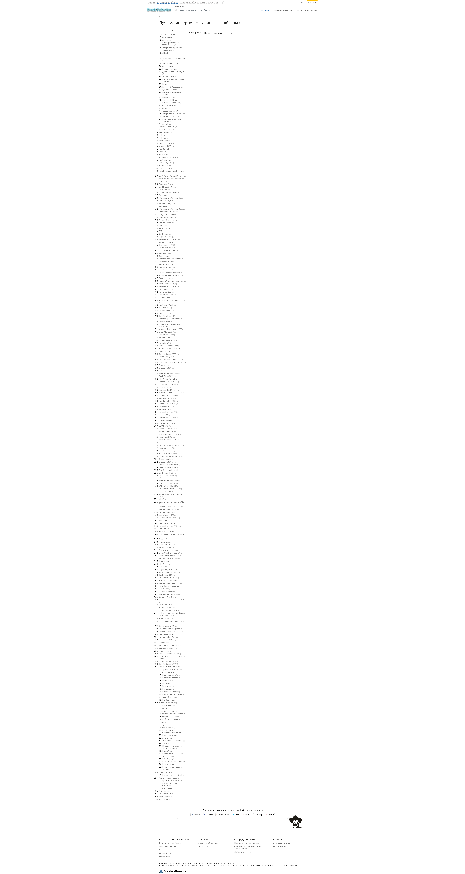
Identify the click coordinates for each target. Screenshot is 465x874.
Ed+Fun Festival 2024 (169, 581)
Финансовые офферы (169, 778)
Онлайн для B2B (170, 717)
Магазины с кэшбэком (167, 2)
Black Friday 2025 (167, 618)
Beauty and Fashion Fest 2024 (171, 535)
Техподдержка (279, 846)
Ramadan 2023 (166, 407)
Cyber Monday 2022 (169, 332)
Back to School (166, 223)
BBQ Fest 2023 (166, 426)
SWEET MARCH (167, 799)
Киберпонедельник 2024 (171, 507)
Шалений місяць (167, 561)
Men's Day (164, 206)
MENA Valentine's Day (169, 379)
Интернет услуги (168, 703)
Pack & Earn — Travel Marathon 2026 (172, 657)
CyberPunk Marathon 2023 (171, 445)
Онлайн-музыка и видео (173, 714)
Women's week (167, 592)
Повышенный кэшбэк (207, 843)
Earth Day (164, 152)
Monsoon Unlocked (168, 264)
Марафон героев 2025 (169, 594)
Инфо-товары (165, 791)
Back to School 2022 (169, 354)
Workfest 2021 (166, 308)
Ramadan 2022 (166, 343)
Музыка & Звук (170, 97)
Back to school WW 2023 (170, 348)
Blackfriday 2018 (167, 187)
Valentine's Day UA (168, 512)
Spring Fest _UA (166, 357)
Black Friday (165, 141)
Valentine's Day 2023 (169, 401)
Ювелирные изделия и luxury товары (172, 44)
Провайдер (168, 751)
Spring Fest (165, 520)
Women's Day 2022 (168, 340)
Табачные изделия (171, 63)
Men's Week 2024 (167, 515)
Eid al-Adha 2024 (167, 531)
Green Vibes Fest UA (168, 643)
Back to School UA (168, 220)
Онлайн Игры (165, 772)
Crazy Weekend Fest (169, 250)
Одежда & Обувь (171, 100)
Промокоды (212, 2)
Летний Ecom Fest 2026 (170, 654)
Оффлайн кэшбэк (187, 2)
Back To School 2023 (169, 440)
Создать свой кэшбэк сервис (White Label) (248, 847)
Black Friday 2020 (168, 284)
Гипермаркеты (169, 69)
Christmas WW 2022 (168, 384)
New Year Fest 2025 (169, 578)
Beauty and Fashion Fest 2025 (171, 601)
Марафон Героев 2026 (170, 648)
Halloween (164, 135)
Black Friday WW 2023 (169, 480)
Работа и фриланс (171, 719)
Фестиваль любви (168, 634)
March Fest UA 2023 (168, 404)
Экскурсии (168, 686)
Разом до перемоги (168, 550)
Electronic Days (166, 184)
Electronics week (167, 160)
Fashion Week (166, 228)
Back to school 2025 (168, 607)
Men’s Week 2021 (167, 295)
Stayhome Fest (166, 237)
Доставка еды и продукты (173, 73)
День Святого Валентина (171, 586)
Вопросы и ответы (281, 843)
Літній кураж (165, 542)
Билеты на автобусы (172, 675)
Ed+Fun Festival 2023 (169, 483)
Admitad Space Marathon (171, 319)
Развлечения (169, 764)
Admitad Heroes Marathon (171, 179)
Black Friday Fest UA (168, 467)
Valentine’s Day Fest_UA (170, 583)
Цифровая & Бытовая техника (171, 120)
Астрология (168, 738)
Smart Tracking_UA (168, 626)
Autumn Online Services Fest (172, 281)
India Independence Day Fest (171, 172)
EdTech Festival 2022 (169, 382)
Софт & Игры (169, 105)
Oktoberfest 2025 (167, 462)
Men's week (165, 253)
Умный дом (168, 50)
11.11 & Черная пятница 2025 (172, 613)
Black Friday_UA (166, 616)
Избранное (164, 856)
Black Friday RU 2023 (169, 473)
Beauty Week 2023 (168, 453)
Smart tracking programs (171, 629)
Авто (165, 722)
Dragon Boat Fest (167, 214)
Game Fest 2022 (167, 387)
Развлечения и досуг (172, 767)
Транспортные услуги (172, 725)
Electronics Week (167, 217)
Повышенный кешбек (282, 10)
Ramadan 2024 (166, 409)
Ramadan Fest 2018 (168, 157)
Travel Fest (164, 190)
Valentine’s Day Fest (168, 637)
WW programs (166, 491)
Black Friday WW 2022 (169, 373)
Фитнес (166, 708)
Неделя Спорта (166, 143)
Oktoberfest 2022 (167, 368)
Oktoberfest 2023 (167, 459)
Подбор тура (169, 700)
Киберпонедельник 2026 (171, 632)
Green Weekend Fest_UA (170, 553)
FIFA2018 (164, 154)
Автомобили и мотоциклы (173, 60)
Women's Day (166, 297)
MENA (163, 499)
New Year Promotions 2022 (171, 329)
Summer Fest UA (167, 431)
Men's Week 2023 (168, 398)
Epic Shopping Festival (169, 470)
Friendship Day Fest (168, 267)
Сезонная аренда (170, 672)
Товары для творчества (173, 114)
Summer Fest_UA (167, 597)
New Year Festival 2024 (170, 489)
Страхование (169, 788)
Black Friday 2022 (168, 376)
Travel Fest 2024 (167, 545)
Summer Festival (167, 242)
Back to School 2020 (169, 270)
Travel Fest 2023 (167, 437)
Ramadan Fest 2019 (168, 212)
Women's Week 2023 (169, 396)
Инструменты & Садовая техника (173, 80)
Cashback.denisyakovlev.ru (170, 17)
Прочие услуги (170, 758)
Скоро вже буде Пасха (170, 465)
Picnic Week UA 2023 (169, 418)
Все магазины (263, 10)
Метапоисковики (171, 681)
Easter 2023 (165, 415)
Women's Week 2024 (169, 518)
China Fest (164, 181)
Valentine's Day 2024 (169, 509)
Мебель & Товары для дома (171, 93)
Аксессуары (168, 66)
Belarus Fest (165, 539)
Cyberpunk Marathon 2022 (171, 359)
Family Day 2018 (167, 163)
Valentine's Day (166, 149)
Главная (151, 2)
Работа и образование (173, 761)
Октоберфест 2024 (168, 523)
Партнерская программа (307, 10)
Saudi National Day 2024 (170, 556)
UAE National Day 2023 (169, 486)
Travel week (165, 365)
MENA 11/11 (164, 564)
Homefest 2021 (166, 292)
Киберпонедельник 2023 (171, 393)
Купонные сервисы (171, 90)
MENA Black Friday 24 (169, 572)
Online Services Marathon (170, 273)
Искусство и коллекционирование (172, 731)
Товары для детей (171, 111)
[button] (312, 2)
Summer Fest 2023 (168, 429)
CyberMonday (166, 195)
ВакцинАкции (166, 256)
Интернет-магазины (169, 34)
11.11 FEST (164, 138)
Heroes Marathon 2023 (169, 412)
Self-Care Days (166, 201)
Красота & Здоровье (172, 87)
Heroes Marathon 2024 (170, 526)
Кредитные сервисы (172, 781)
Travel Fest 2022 (167, 351)
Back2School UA (167, 451)
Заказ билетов (169, 697)
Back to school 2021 (168, 316)
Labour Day (165, 313)
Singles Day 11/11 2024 (169, 569)
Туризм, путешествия (169, 667)
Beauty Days (165, 132)
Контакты (276, 850)
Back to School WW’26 (169, 664)
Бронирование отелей (173, 694)
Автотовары (168, 37)
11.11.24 (163, 567)
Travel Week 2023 (167, 448)
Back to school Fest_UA (170, 610)
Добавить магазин (243, 852)
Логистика (167, 743)
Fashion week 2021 (168, 322)
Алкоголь (167, 56)
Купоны (201, 2)
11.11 (161, 231)
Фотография (168, 728)
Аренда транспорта (172, 670)
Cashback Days (166, 311)
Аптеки (166, 40)
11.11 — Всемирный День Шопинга (169, 325)
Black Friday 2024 (167, 575)
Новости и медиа (170, 735)
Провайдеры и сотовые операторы (172, 755)
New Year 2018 (166, 146)
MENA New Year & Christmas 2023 (171, 495)
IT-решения (168, 705)
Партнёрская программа (246, 843)
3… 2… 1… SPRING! (167, 640)
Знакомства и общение (173, 741)
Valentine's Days (167, 203)
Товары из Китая (170, 116)
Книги (166, 84)
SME (162, 442)
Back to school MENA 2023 (171, 456)
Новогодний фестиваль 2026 (171, 622)
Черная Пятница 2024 (170, 558)
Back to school (166, 124)
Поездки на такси (171, 692)
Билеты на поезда (171, 678)
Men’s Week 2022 (168, 335)
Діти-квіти (164, 529)
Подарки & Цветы (171, 103)
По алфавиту (179, 6)
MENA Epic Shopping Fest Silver (170, 477)
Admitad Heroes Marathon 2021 (172, 301)
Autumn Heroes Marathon (171, 275)
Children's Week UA (168, 420)
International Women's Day (172, 198)
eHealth (166, 53)
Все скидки (202, 846)
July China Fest (166, 130)
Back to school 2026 (168, 661)
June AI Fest (165, 651)
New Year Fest (166, 794)
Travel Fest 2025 (167, 605)
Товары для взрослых (172, 48)
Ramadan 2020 (166, 262)
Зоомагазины (169, 76)
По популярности (213, 33)
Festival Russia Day (168, 127)
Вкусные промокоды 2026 (171, 645)
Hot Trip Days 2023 (168, 423)
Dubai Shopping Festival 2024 (171, 503)
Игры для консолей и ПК (174, 775)
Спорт (166, 108)
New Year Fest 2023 (169, 390)
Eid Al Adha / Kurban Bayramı (172, 176)
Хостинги (167, 770)
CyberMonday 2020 (168, 245)
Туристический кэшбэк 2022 (172, 362)
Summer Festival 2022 (169, 346)
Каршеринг (168, 689)
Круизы (166, 683)
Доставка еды (169, 711)
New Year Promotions (169, 192)
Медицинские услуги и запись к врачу (172, 747)
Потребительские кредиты (170, 784)
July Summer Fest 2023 (170, 434)
